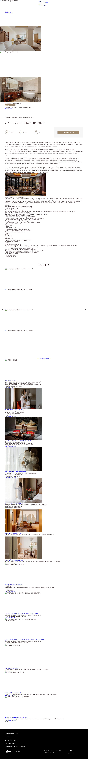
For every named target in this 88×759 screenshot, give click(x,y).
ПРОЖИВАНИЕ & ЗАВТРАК (13, 693)
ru (6, 11)
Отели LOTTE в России (11, 740)
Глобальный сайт (10, 743)
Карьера (7, 737)
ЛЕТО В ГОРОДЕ (10, 381)
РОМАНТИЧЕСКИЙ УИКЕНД (14, 409)
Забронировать (10, 105)
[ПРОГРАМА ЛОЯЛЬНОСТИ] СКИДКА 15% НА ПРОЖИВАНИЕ (24, 640)
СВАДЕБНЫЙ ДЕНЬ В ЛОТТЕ (14, 585)
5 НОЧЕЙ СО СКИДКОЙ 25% (14, 560)
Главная (7, 107)
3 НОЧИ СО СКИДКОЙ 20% (14, 533)
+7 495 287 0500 (10, 9)
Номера (14, 107)
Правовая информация (11, 733)
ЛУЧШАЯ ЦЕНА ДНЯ (11, 668)
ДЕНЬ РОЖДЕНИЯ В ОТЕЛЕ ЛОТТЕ (16, 472)
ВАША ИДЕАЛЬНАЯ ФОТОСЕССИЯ (16, 717)
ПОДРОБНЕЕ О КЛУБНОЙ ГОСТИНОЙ (18, 207)
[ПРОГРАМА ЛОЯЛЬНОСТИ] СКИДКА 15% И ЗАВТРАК (22, 614)
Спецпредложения (44, 359)
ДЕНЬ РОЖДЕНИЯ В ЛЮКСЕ (14, 503)
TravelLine (8, 109)
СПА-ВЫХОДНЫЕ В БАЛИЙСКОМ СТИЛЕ (18, 441)
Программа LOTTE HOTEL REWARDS (15, 746)
